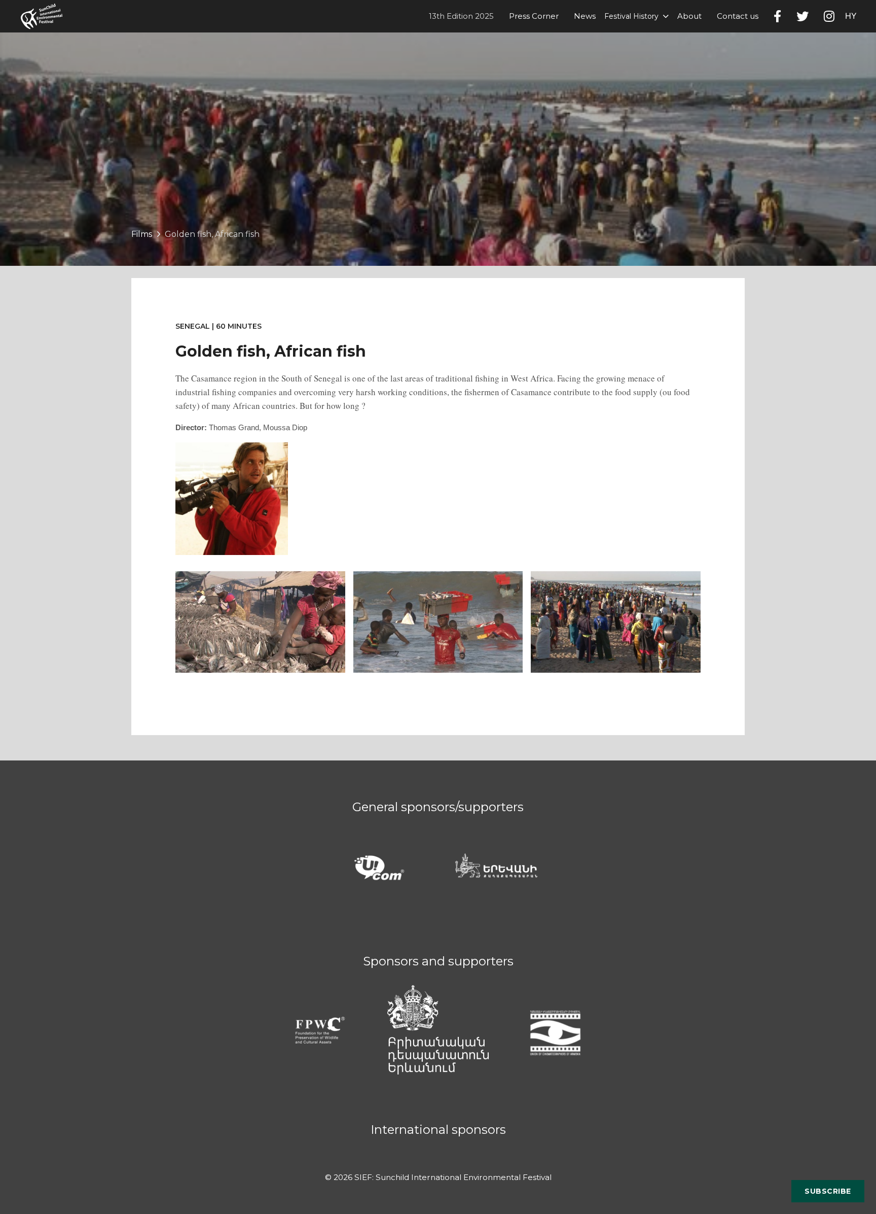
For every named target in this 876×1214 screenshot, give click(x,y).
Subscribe (828, 1191)
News (585, 16)
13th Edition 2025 (461, 16)
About (689, 16)
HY (851, 16)
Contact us (737, 16)
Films (141, 234)
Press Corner (534, 16)
